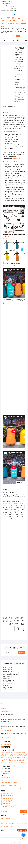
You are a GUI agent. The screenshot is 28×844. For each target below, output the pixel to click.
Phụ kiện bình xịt (17, 762)
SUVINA (17, 842)
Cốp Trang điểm (9, 759)
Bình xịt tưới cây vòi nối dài (18, 756)
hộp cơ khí (6, 760)
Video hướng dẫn (7, 797)
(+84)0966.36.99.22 (6, 737)
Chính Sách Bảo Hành (6, 821)
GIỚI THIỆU (3, 709)
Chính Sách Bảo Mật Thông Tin (8, 826)
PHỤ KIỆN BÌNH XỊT (8, 682)
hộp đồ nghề (22, 760)
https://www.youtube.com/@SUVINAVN (17, 788)
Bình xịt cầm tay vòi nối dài (17, 754)
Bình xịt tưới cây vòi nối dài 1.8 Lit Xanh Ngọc (19, 96)
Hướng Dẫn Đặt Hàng (6, 818)
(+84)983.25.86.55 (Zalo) (7, 1)
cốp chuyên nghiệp (11, 757)
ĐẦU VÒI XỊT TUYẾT (8, 687)
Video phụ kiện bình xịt (8, 800)
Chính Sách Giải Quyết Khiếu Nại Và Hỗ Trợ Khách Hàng (14, 823)
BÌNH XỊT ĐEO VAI (7, 671)
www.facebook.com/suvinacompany (9, 782)
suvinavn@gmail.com (6, 773)
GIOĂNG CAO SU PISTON (9, 689)
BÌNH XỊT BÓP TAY (8, 669)
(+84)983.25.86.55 (6, 768)
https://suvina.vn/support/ (6, 777)
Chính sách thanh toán (6, 744)
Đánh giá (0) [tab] (11, 106)
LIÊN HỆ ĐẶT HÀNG (5, 711)
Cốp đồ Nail (16, 759)
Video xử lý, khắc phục (8, 798)
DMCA (2, 747)
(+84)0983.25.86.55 (6, 730)
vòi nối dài (21, 126)
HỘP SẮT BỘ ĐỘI (7, 676)
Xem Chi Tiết (7, 627)
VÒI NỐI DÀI (6, 685)
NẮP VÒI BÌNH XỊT (7, 683)
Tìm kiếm (18, 36)
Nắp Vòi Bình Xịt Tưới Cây (7, 762)
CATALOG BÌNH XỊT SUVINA (8, 806)
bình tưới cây (8, 752)
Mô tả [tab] (4, 106)
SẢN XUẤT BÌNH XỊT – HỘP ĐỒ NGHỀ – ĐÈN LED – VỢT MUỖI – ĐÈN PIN (13, 22)
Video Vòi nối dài (6, 802)
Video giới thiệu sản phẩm (9, 795)
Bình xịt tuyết (8, 756)
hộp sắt (17, 760)
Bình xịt (2, 752)
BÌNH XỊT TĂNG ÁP (8, 667)
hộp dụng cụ (12, 760)
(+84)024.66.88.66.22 (6, 724)
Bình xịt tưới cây (21, 87)
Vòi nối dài (24, 762)
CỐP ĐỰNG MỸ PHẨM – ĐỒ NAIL (11, 674)
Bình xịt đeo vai (7, 754)
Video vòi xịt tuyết (7, 803)
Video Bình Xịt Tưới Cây (8, 793)
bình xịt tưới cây (16, 158)
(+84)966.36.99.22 (6, 3)
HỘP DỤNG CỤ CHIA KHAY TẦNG (12, 673)
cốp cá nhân (20, 757)
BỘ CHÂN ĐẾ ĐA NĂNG (9, 680)
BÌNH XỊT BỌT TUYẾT (8, 678)
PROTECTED (6, 747)
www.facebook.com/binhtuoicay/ (8, 785)
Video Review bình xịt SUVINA (10, 805)
